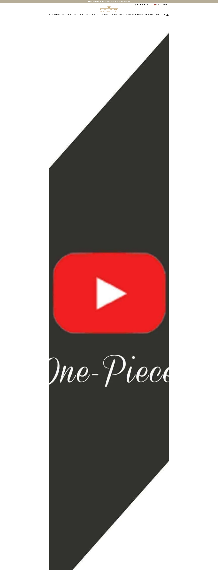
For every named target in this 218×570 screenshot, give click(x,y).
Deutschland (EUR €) (161, 4)
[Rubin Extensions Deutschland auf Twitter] (142, 5)
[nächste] (143, 1)
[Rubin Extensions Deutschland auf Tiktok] (140, 5)
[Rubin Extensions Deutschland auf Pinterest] (138, 5)
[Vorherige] (74, 1)
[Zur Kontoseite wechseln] (164, 14)
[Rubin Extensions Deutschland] (109, 9)
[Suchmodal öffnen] (50, 14)
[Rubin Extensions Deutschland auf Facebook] (133, 5)
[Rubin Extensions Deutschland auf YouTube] (144, 5)
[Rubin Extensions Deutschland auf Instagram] (135, 5)
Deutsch (149, 4)
